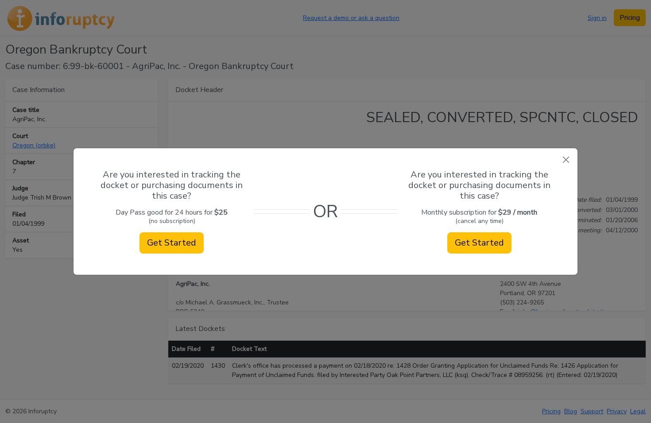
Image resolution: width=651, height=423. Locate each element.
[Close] (565, 160)
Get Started (171, 243)
